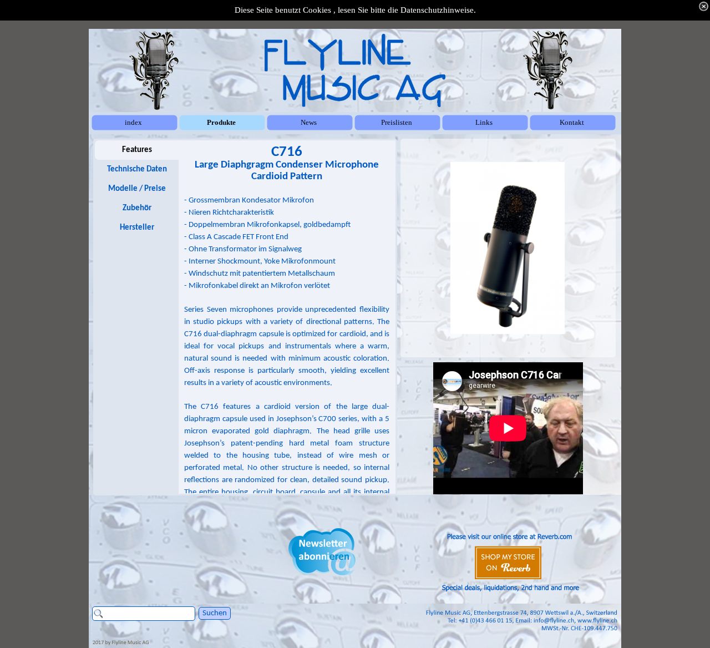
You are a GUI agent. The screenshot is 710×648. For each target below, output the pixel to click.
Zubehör (137, 208)
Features (137, 150)
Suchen (214, 613)
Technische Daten (137, 169)
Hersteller (137, 228)
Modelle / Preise (137, 189)
